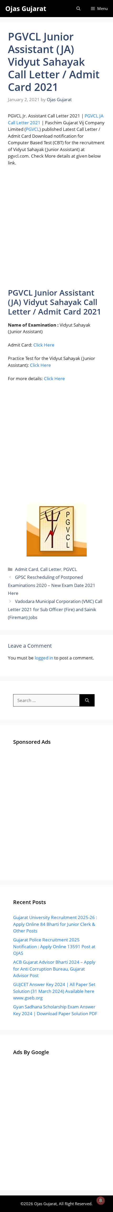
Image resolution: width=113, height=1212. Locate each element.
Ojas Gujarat (25, 8)
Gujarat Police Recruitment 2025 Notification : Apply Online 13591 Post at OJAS (54, 946)
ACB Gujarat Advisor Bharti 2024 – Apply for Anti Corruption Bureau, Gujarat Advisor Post (54, 968)
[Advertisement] (56, 229)
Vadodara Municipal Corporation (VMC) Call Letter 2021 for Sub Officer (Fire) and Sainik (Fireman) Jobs (55, 609)
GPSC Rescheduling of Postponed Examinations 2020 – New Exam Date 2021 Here (51, 585)
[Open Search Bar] (78, 8)
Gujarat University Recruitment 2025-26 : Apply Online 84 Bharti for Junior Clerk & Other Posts (55, 924)
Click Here (43, 345)
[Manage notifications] (100, 1200)
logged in (44, 658)
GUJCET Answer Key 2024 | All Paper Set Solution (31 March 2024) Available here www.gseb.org (54, 991)
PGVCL (32, 129)
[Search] (87, 700)
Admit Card (26, 569)
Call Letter (50, 569)
